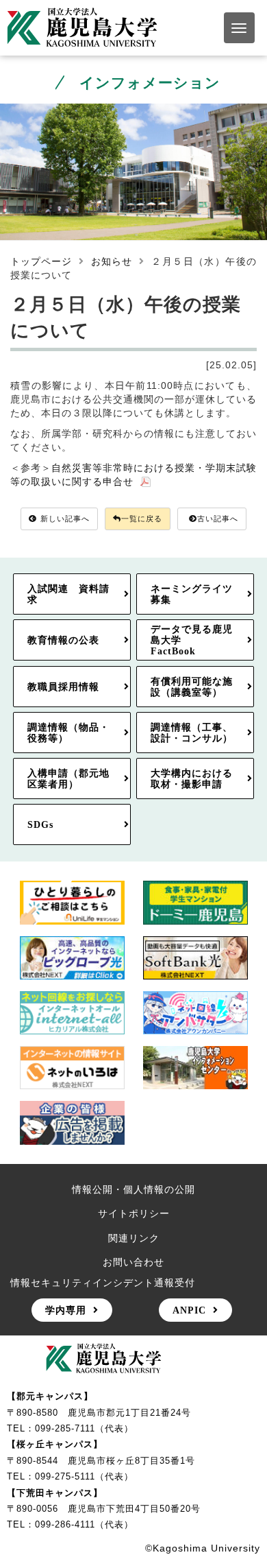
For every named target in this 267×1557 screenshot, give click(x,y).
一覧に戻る (141, 518)
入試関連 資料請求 (68, 594)
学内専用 (65, 1310)
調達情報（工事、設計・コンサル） (192, 732)
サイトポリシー (134, 1213)
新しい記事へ (65, 518)
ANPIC (189, 1310)
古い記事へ (217, 518)
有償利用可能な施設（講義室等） (192, 686)
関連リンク (134, 1238)
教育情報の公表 (63, 640)
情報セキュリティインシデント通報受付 (102, 1282)
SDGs (40, 824)
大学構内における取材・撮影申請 (192, 778)
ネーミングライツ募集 (192, 594)
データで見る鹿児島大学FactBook (192, 640)
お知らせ (111, 261)
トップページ (41, 261)
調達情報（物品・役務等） (68, 732)
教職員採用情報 (63, 686)
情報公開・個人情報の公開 (133, 1189)
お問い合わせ (133, 1262)
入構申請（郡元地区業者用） (68, 778)
